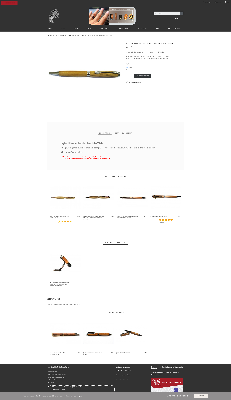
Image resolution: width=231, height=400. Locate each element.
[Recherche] (181, 13)
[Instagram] (122, 379)
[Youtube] (126, 379)
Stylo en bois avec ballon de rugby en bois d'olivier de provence (59, 217)
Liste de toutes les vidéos (123, 375)
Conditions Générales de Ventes (57, 374)
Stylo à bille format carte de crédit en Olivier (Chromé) (92, 353)
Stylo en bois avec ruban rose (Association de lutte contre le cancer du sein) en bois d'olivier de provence (93, 217)
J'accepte (201, 396)
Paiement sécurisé (53, 380)
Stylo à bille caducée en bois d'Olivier (159, 216)
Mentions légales (52, 371)
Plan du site (51, 382)
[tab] (105, 133)
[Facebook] (117, 379)
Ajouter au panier (142, 76)
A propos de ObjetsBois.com (56, 377)
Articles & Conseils (123, 367)
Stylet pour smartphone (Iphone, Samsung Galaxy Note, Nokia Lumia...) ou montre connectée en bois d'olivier (59, 284)
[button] (9, 3)
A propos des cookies (178, 396)
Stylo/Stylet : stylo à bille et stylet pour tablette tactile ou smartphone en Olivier (127, 217)
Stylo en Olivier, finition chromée (123, 353)
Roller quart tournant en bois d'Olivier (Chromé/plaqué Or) (58, 353)
